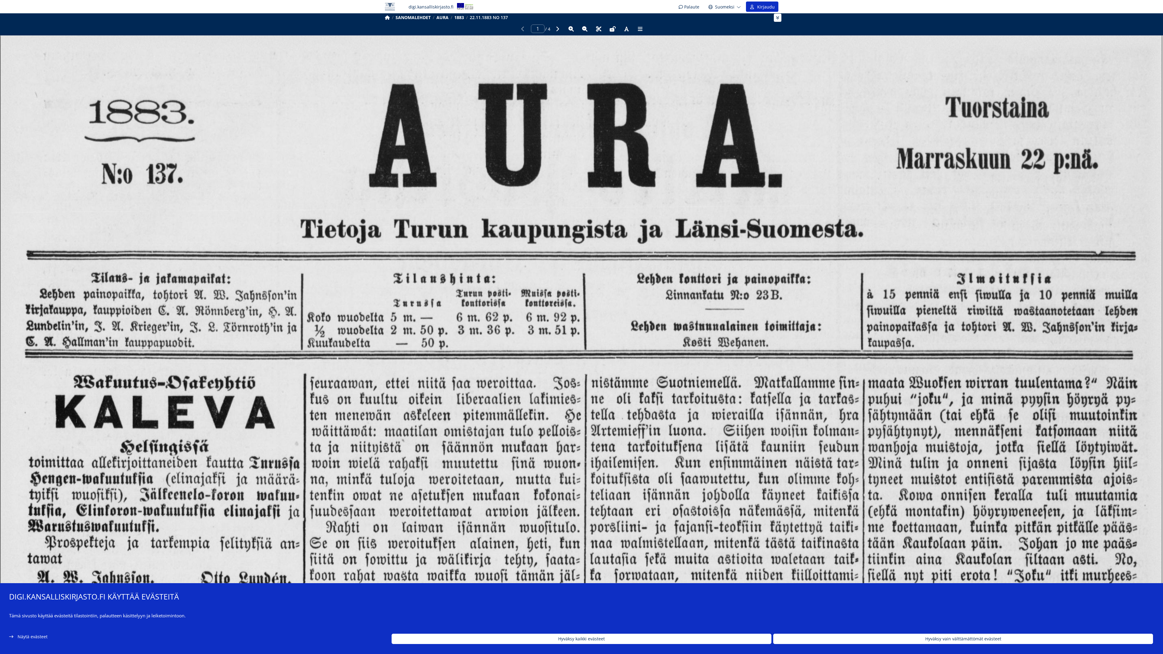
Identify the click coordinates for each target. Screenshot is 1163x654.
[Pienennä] (585, 29)
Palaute (691, 7)
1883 (459, 17)
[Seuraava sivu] (557, 29)
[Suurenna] (571, 29)
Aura (442, 17)
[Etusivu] (387, 17)
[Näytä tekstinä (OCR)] (626, 29)
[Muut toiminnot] (640, 29)
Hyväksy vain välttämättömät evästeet (963, 639)
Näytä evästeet (33, 636)
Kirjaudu (765, 7)
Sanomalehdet (413, 17)
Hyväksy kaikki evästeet (581, 639)
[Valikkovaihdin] (777, 18)
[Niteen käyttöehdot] (613, 29)
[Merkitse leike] (599, 29)
